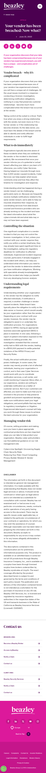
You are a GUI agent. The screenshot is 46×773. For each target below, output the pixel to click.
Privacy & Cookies (23, 763)
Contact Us (24, 753)
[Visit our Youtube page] (30, 721)
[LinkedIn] (12, 46)
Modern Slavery (34, 758)
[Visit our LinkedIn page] (15, 721)
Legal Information (12, 758)
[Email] (23, 46)
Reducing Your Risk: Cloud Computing (21, 455)
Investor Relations (36, 753)
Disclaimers (23, 758)
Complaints (15, 753)
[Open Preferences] (3, 769)
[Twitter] (17, 46)
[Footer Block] (23, 710)
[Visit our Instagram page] (37, 721)
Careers (6, 753)
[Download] (29, 46)
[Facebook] (6, 46)
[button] (39, 6)
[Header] (14, 6)
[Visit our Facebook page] (8, 721)
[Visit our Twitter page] (23, 721)
